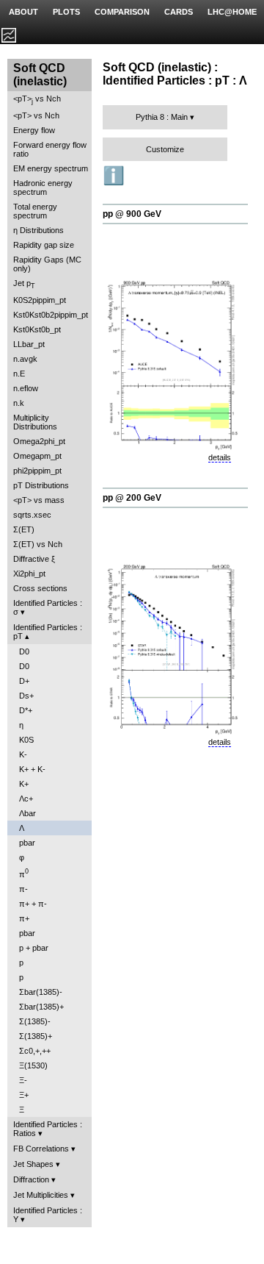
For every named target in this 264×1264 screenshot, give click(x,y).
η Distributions (38, 230)
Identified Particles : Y (47, 1215)
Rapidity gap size (43, 244)
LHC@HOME (232, 11)
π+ (24, 918)
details (219, 457)
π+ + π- (33, 903)
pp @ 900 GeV (132, 214)
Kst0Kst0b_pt (37, 329)
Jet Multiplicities (40, 1194)
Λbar (27, 813)
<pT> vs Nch (37, 99)
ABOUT (23, 11)
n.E (19, 373)
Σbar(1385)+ (41, 1006)
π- (23, 889)
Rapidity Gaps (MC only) (47, 264)
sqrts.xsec (32, 514)
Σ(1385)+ (35, 1036)
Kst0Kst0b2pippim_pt (50, 314)
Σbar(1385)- (40, 992)
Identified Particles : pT (47, 631)
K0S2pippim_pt (39, 300)
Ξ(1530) (33, 1065)
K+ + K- (32, 769)
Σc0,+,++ (35, 1050)
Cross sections (40, 588)
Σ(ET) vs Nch (37, 544)
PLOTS (66, 11)
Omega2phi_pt (39, 441)
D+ (24, 680)
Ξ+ (24, 1094)
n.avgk (25, 358)
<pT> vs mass (39, 500)
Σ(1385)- (35, 1021)
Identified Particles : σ (47, 607)
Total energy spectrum (35, 211)
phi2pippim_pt (37, 470)
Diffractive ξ (34, 558)
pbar (27, 842)
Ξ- (23, 1080)
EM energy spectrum (50, 168)
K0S (26, 739)
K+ (24, 783)
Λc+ (26, 798)
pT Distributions (41, 485)
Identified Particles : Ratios (47, 1129)
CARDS (178, 11)
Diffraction (31, 1179)
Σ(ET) (23, 529)
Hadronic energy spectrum (43, 187)
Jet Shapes (33, 1164)
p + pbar (33, 947)
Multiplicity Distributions (35, 422)
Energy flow (34, 130)
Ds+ (26, 695)
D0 (24, 651)
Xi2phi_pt (29, 573)
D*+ (25, 710)
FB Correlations (41, 1148)
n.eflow (25, 388)
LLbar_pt (29, 344)
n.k (18, 403)
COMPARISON (122, 11)
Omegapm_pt (37, 455)
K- (23, 754)
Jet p (24, 284)
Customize (165, 149)
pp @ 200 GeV (132, 498)
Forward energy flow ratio (50, 149)
